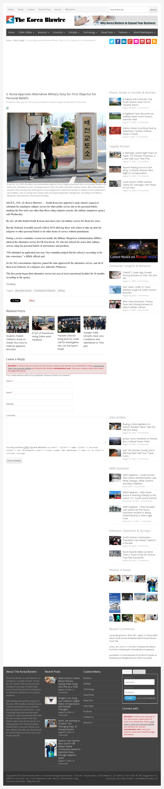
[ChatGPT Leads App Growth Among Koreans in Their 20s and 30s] (115, 275)
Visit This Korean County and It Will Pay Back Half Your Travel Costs (139, 453)
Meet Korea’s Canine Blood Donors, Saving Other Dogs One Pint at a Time (69, 682)
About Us (87, 722)
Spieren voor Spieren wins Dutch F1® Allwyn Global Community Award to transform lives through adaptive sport (69, 749)
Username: (129, 677)
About (20, 9)
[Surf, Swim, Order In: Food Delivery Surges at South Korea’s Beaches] (115, 290)
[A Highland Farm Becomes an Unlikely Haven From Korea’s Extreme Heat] (115, 115)
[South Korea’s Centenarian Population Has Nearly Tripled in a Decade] (115, 540)
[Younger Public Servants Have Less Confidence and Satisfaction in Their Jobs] (94, 323)
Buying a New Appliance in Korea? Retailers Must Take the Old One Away (139, 427)
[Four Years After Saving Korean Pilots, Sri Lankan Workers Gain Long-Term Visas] (152, 597)
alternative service (23, 290)
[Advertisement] (56, 67)
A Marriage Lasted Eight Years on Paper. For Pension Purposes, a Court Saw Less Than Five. (140, 155)
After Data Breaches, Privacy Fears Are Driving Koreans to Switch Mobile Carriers (138, 304)
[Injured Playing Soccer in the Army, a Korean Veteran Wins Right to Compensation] (115, 169)
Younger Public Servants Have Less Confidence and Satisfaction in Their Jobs (93, 339)
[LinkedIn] (124, 41)
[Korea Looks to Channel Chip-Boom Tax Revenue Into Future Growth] (139, 597)
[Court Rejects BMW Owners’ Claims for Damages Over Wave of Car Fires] (115, 184)
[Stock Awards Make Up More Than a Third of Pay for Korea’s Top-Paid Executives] (115, 553)
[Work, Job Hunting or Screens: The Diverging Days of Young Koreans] (139, 579)
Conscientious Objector (44, 290)
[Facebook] (117, 41)
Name (9, 381)
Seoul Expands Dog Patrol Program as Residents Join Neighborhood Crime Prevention (133, 656)
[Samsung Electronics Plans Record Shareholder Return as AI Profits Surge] (114, 618)
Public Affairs (25, 32)
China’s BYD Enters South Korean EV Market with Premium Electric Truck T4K (133, 638)
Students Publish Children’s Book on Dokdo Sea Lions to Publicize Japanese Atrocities (16, 342)
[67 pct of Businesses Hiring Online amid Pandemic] (43, 323)
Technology (89, 32)
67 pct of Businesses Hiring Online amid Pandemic (43, 336)
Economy (58, 32)
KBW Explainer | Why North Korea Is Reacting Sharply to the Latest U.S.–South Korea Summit (140, 495)
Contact (30, 9)
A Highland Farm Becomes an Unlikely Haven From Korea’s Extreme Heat (138, 116)
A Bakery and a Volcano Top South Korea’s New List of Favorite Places (137, 102)
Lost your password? (146, 698)
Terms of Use (44, 9)
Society (66, 102)
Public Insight (19, 40)
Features (123, 32)
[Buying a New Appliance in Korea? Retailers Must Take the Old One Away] (115, 426)
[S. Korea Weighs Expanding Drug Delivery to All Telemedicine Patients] (152, 617)
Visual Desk (107, 32)
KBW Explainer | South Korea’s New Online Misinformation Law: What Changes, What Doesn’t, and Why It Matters (140, 479)
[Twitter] (111, 41)
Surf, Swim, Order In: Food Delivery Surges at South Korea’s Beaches (139, 289)
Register (139, 672)
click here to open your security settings (139, 722)
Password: (129, 687)
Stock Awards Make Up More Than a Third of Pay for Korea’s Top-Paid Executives (139, 554)
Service (58, 9)
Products (87, 711)
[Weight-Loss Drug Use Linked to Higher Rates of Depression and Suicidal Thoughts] (127, 578)
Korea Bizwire (42, 102)
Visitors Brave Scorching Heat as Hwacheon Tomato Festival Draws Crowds (139, 131)
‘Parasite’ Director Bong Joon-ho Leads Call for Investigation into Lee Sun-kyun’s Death (68, 342)
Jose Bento (114, 655)
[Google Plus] (130, 41)
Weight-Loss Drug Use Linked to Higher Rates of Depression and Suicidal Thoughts (69, 704)
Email (9, 392)
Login (127, 672)
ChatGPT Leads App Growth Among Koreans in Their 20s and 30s (140, 275)
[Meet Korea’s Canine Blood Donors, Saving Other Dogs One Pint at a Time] (114, 578)
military (61, 290)
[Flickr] (136, 41)
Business (42, 32)
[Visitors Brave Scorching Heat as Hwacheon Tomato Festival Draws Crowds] (115, 130)
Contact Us (88, 717)
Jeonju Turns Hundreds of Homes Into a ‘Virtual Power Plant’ (140, 440)
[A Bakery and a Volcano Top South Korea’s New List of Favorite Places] (115, 102)
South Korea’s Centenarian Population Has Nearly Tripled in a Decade (139, 540)
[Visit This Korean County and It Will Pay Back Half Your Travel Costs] (115, 453)
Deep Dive (88, 700)
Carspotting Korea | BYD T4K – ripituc (126, 635)
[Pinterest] (148, 41)
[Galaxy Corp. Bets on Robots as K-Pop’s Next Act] (127, 618)
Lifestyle (72, 32)
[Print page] (56, 108)
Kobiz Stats (88, 706)
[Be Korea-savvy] (36, 19)
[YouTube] (142, 41)
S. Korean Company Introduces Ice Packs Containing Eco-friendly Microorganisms (132, 648)
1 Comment (146, 521)
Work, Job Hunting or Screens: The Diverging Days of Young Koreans (69, 725)
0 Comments (143, 108)
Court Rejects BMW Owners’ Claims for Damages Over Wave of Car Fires (139, 184)
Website (10, 404)
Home (11, 9)
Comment (10, 415)
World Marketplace (143, 32)
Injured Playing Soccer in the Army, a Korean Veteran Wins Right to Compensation (138, 170)
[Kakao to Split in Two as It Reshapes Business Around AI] (127, 597)
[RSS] (154, 41)
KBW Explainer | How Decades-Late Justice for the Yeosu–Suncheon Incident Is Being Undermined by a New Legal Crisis (139, 512)
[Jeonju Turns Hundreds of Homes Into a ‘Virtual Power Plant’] (115, 441)
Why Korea (70, 9)
